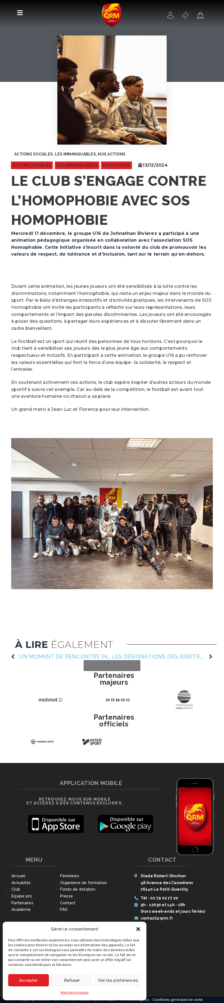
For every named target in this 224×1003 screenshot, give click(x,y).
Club (15, 892)
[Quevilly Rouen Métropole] (170, 15)
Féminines (69, 879)
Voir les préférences (118, 980)
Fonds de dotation (77, 892)
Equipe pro (21, 899)
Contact (68, 906)
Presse (66, 899)
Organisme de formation (83, 886)
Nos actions (111, 154)
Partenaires (22, 906)
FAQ (64, 913)
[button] (138, 929)
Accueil (18, 879)
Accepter (28, 980)
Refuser (72, 980)
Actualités (21, 886)
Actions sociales (33, 154)
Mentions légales (75, 993)
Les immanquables (75, 154)
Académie (21, 913)
